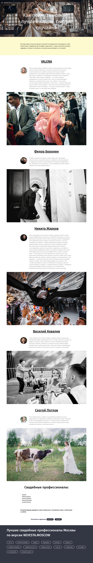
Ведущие (35, 542)
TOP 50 (10, 542)
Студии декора (69, 547)
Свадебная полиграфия (14, 547)
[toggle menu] (2, 3)
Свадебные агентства (30, 547)
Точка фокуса (47, 32)
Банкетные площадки (23, 542)
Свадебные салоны (45, 547)
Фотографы (81, 547)
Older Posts (46, 559)
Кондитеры (67, 542)
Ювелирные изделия (26, 552)
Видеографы (46, 542)
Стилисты (58, 547)
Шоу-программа (12, 552)
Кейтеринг (57, 542)
